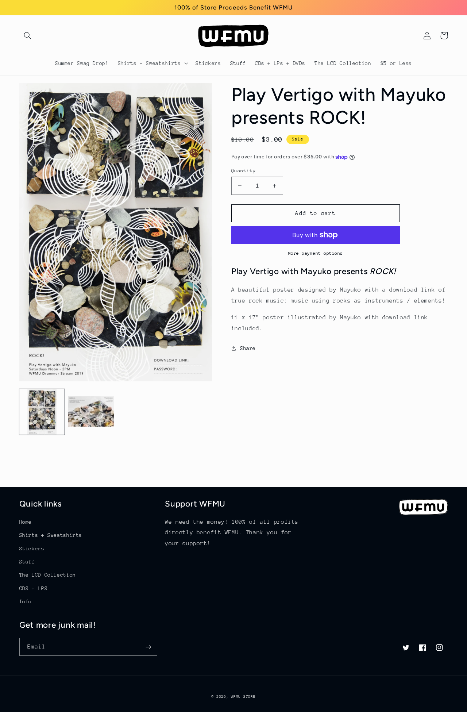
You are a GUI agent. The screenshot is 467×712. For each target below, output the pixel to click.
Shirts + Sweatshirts (50, 535)
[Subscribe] (148, 647)
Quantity (243, 170)
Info (25, 601)
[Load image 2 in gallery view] (90, 411)
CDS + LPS (33, 588)
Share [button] (248, 348)
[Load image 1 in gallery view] (42, 411)
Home (25, 522)
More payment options (315, 253)
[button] (27, 35)
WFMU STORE (243, 696)
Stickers (32, 548)
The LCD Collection (47, 575)
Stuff (27, 562)
